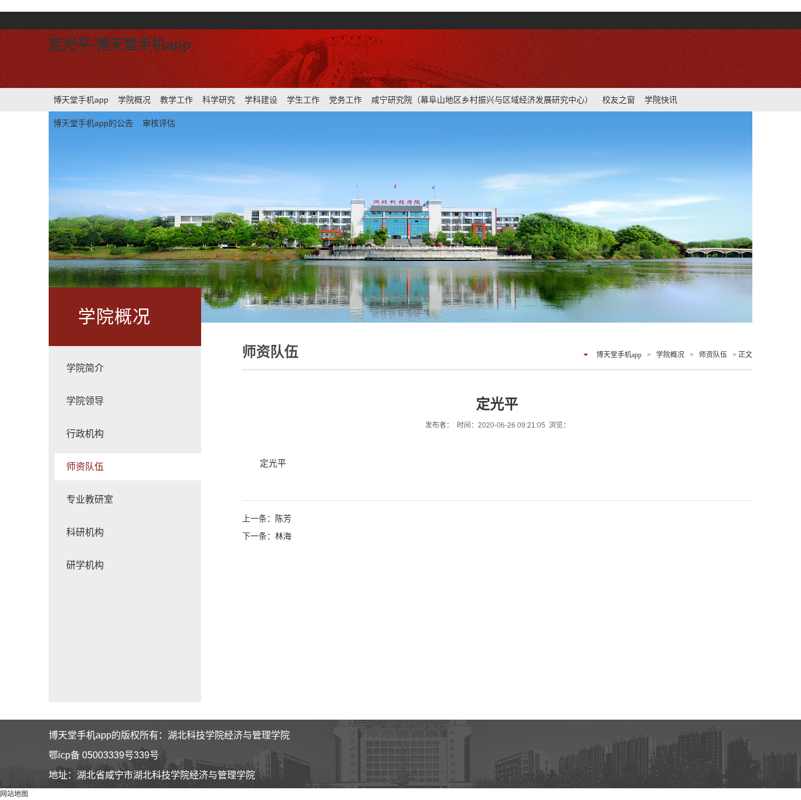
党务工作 (345, 99)
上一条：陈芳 (266, 518)
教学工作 (176, 99)
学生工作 (303, 99)
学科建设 (261, 99)
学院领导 (85, 401)
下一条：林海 (266, 536)
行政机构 (85, 434)
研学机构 (85, 565)
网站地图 (14, 794)
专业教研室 (89, 499)
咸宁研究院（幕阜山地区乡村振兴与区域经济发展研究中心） (482, 99)
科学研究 (218, 99)
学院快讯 (660, 99)
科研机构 (85, 532)
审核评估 (158, 123)
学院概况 (134, 99)
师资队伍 (85, 467)
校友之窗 (618, 99)
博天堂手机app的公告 (93, 123)
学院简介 (85, 368)
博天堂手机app (80, 99)
